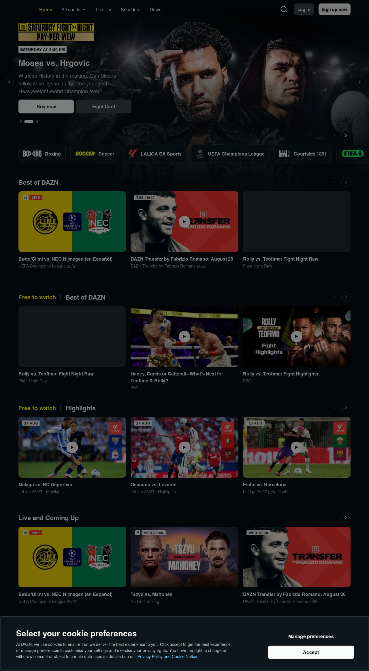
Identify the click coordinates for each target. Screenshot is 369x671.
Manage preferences (311, 636)
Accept (311, 652)
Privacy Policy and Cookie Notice (167, 656)
